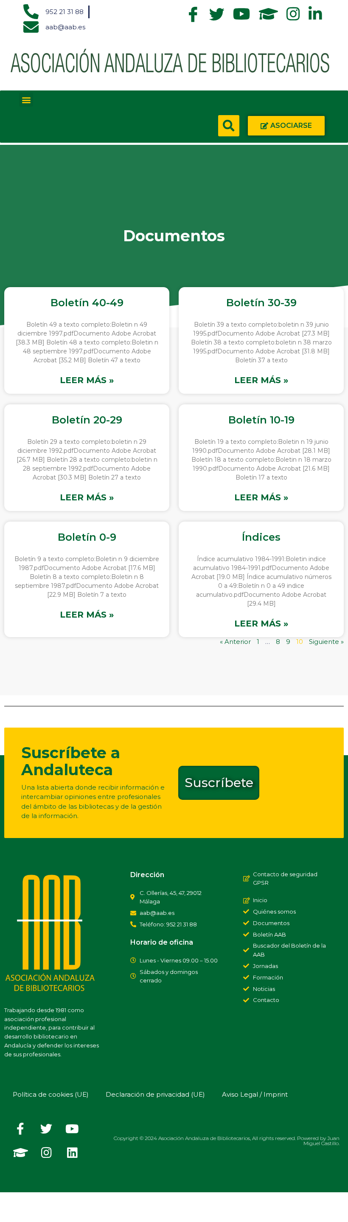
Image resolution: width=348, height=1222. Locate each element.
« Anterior (235, 642)
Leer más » (87, 380)
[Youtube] (72, 1129)
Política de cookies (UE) (51, 1094)
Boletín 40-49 (87, 302)
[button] (26, 100)
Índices (261, 537)
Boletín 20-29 (87, 420)
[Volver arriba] (14, 1207)
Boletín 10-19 (261, 420)
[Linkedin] (72, 1153)
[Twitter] (46, 1129)
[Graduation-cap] (20, 1153)
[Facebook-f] (20, 1129)
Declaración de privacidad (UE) (155, 1094)
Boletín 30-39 (261, 302)
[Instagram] (46, 1153)
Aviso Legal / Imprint (255, 1094)
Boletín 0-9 (87, 537)
